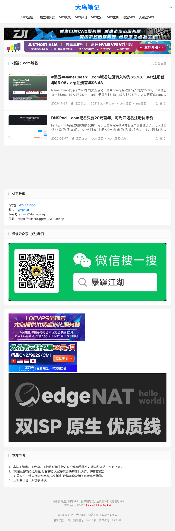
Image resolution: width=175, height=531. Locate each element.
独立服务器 (47, 17)
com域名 (125, 103)
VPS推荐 (97, 17)
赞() (160, 103)
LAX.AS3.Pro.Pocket (98, 505)
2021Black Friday (103, 103)
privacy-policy (108, 514)
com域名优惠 (117, 138)
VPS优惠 (65, 17)
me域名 (141, 103)
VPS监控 (27, 17)
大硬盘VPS (146, 17)
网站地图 (93, 514)
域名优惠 (78, 103)
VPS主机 (113, 17)
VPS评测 (81, 17)
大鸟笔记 (87, 7)
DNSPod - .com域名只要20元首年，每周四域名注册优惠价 (102, 118)
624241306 (27, 205)
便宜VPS (129, 17)
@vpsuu (23, 210)
